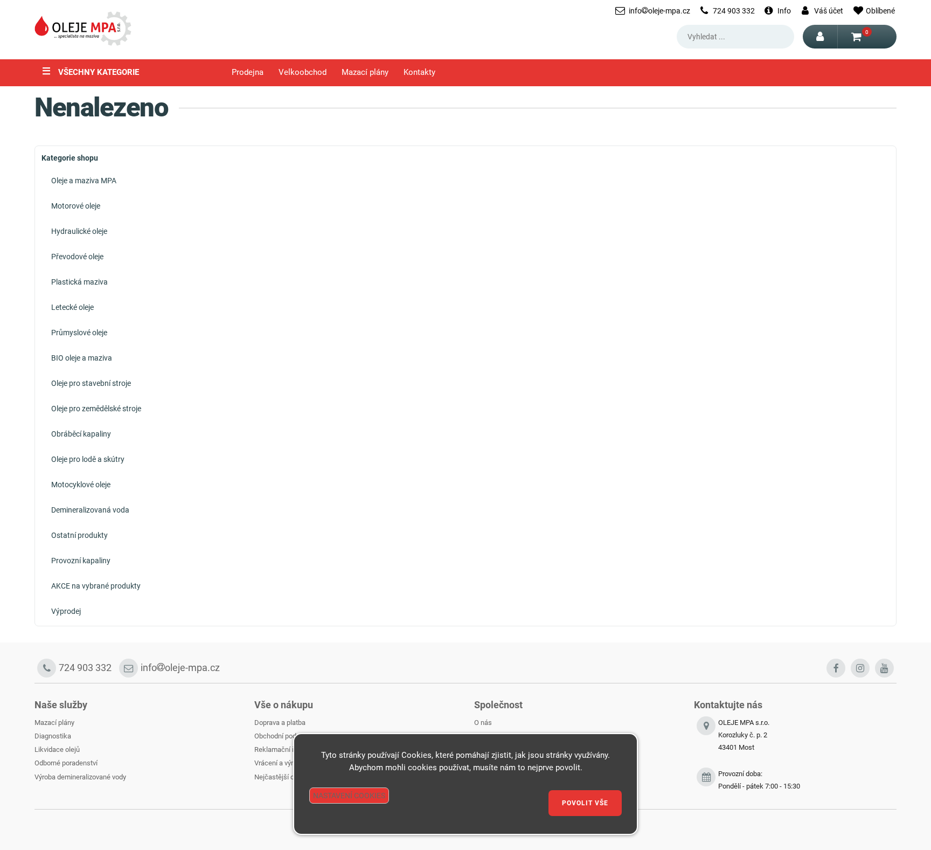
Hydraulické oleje (79, 231)
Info (784, 10)
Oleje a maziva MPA (83, 180)
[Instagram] (860, 668)
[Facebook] (836, 668)
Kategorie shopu (69, 158)
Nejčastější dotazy (282, 777)
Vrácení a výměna (281, 763)
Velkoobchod (302, 72)
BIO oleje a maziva (81, 358)
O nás (483, 722)
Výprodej (66, 611)
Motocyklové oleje (80, 484)
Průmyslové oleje (79, 332)
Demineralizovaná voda (90, 510)
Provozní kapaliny (80, 560)
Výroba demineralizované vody (80, 777)
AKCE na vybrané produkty (96, 586)
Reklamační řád (278, 749)
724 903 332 (734, 10)
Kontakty (419, 72)
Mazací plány (365, 72)
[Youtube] (884, 668)
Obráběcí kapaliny (81, 434)
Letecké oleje (72, 307)
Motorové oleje (75, 206)
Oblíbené (880, 10)
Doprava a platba (279, 722)
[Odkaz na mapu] (706, 741)
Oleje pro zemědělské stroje (96, 408)
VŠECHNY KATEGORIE (90, 71)
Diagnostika (52, 736)
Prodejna (247, 72)
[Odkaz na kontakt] (706, 780)
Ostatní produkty (79, 535)
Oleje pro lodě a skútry (87, 459)
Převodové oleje (77, 256)
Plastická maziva (79, 282)
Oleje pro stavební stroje (91, 383)
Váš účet (828, 10)
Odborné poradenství (66, 763)
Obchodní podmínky (284, 736)
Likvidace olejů (57, 749)
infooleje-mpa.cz (659, 10)
